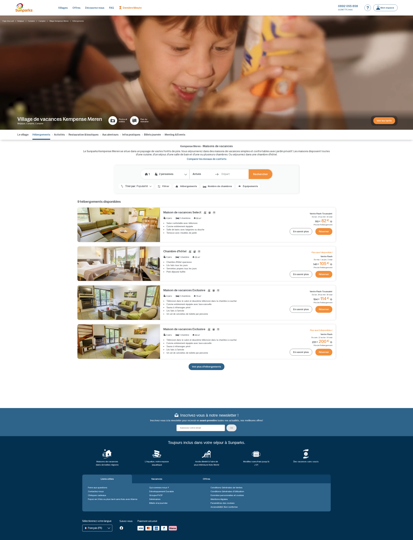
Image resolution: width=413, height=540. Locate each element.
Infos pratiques (131, 134)
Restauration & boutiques (83, 134)
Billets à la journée (158, 503)
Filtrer (165, 186)
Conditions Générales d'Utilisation (227, 491)
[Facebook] (121, 528)
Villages (63, 7)
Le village (23, 134)
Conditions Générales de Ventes (226, 487)
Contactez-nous (96, 491)
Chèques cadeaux (97, 495)
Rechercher (260, 174)
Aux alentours (110, 134)
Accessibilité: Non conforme (224, 507)
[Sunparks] (23, 7)
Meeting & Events (175, 134)
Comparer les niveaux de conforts (206, 159)
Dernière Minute (132, 7)
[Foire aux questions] (367, 8)
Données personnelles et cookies (227, 495)
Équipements (250, 186)
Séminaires (155, 499)
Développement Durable (161, 491)
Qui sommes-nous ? (159, 487)
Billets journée (152, 134)
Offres (76, 7)
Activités (59, 134)
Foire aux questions (97, 487)
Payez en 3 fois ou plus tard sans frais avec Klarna (112, 499)
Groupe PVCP (156, 495)
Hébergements (188, 186)
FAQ (111, 7)
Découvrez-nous (94, 7)
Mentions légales (219, 499)
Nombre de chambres (220, 186)
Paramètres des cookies (223, 503)
